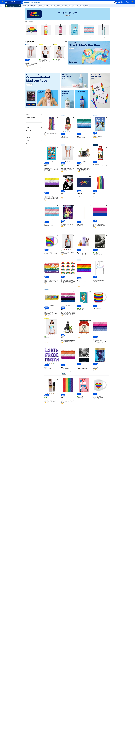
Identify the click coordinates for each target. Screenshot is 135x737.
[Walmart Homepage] (2, 2)
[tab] (34, 111)
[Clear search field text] (113, 2)
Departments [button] (4, 5)
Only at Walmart (75, 5)
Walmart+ (86, 5)
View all (65, 41)
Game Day (58, 5)
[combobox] (69, 2)
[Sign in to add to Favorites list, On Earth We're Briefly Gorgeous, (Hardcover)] (106, 235)
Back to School (24, 5)
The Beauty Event (52, 5)
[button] (120, 2)
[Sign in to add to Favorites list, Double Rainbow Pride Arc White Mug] (58, 235)
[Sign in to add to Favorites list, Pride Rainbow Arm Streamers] (106, 176)
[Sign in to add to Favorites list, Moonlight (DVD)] (106, 349)
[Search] (115, 2)
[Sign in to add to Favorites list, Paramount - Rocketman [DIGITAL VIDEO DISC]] (74, 206)
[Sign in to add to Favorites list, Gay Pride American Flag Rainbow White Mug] (106, 291)
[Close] (19, 5)
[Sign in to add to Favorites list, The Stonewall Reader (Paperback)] (90, 349)
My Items (70, 5)
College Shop (30, 5)
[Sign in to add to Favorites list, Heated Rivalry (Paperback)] (106, 118)
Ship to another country (11, 6)
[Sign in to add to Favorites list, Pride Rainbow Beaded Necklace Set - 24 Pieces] (58, 118)
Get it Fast (35, 5)
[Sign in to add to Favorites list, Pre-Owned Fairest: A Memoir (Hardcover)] (106, 262)
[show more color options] (72, 132)
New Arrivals (46, 5)
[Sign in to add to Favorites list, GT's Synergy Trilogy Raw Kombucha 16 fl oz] (106, 147)
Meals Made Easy (64, 5)
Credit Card (82, 5)
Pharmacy (40, 5)
